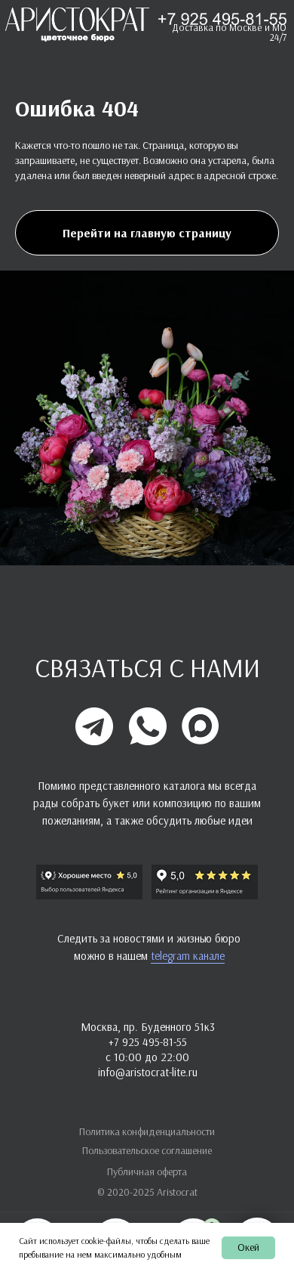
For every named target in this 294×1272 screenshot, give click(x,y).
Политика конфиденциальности (147, 1131)
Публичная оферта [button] (147, 1171)
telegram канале (188, 956)
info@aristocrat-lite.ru (148, 1072)
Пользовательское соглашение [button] (147, 1150)
